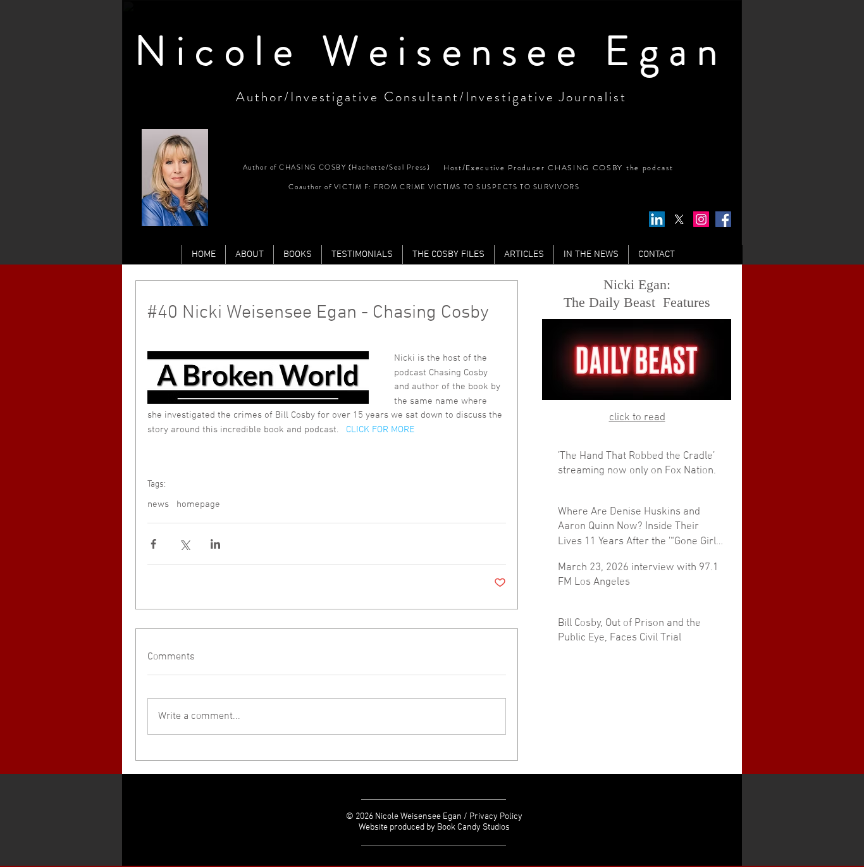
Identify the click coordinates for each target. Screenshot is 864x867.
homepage (198, 504)
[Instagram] (701, 219)
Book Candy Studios (473, 827)
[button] (523, 254)
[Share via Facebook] (153, 544)
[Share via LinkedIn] (215, 544)
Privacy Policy (495, 816)
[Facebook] (723, 219)
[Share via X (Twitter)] (184, 544)
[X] (679, 219)
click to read (637, 417)
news (158, 504)
